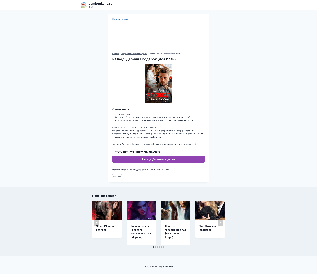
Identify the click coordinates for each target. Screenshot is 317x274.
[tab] (153, 247)
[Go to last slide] (96, 222)
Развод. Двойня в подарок (158, 159)
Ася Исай (117, 176)
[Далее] (220, 222)
